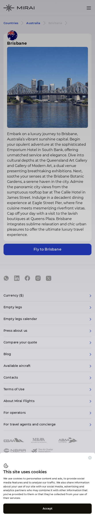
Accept (47, 508)
